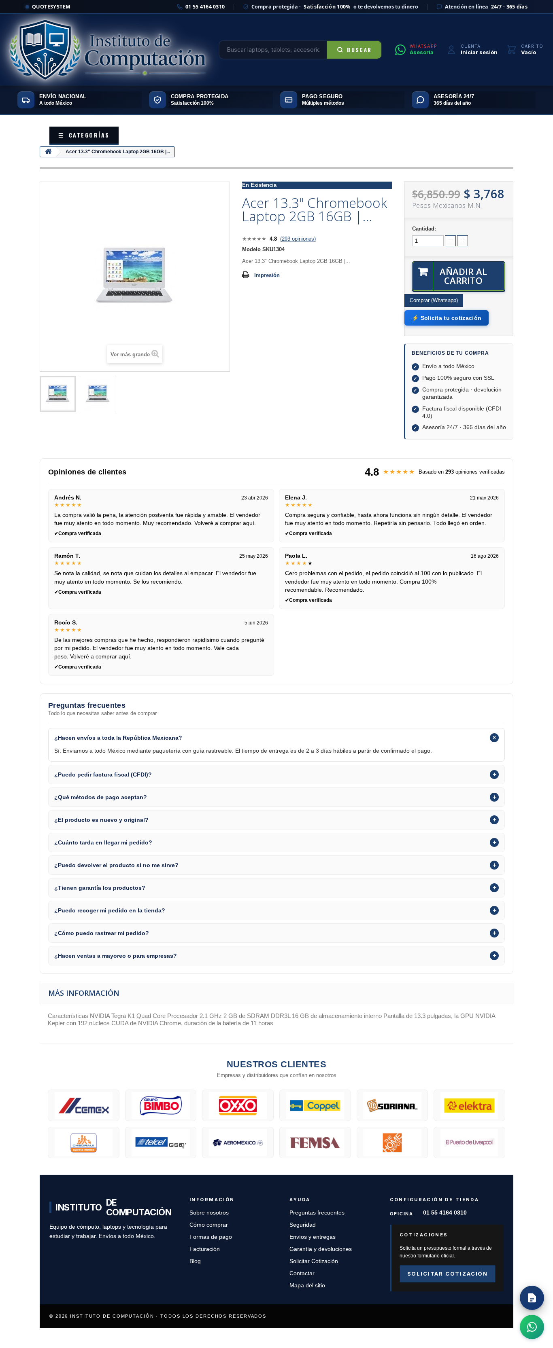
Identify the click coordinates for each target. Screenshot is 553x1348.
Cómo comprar (208, 1225)
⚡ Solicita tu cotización (446, 318)
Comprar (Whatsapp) (434, 300)
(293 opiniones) (298, 239)
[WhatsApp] (532, 1327)
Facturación (204, 1249)
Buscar (359, 50)
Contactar (302, 1273)
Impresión (267, 275)
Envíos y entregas (312, 1237)
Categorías (84, 135)
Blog (195, 1261)
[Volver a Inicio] (48, 152)
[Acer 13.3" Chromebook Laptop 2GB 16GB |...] (58, 394)
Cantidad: (424, 229)
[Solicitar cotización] (532, 1298)
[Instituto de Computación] (108, 50)
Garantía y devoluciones (320, 1249)
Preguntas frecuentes (317, 1213)
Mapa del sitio (307, 1285)
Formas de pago (210, 1237)
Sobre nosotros (209, 1213)
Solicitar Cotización (313, 1261)
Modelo (251, 249)
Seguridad (302, 1225)
